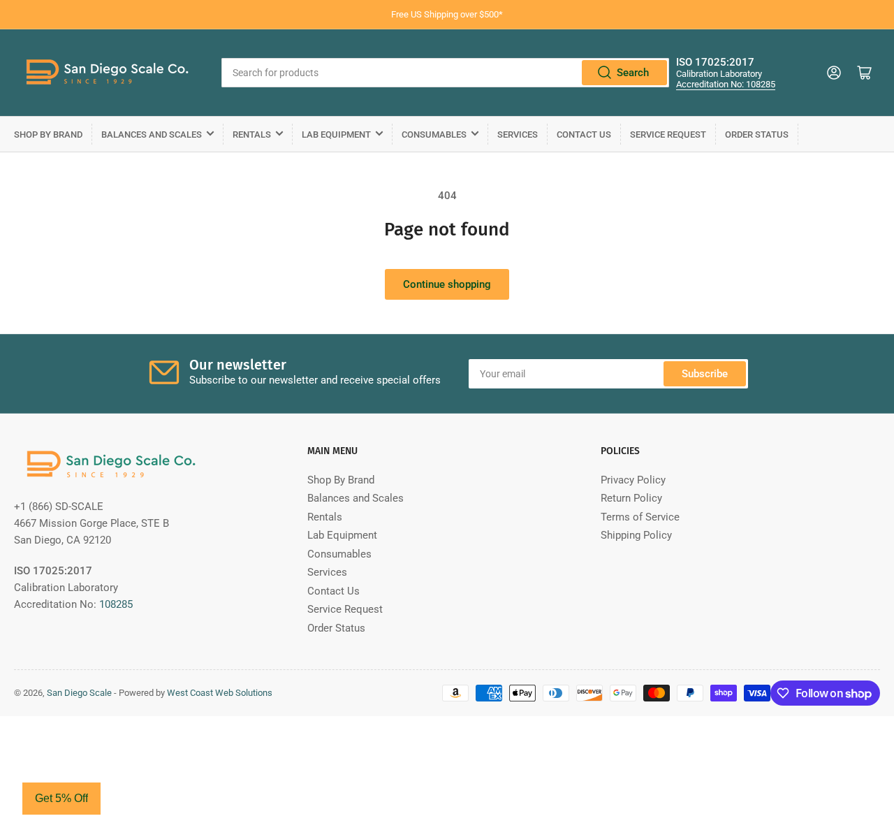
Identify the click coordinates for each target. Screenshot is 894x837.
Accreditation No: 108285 (725, 84)
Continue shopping (447, 284)
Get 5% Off (61, 798)
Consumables (434, 134)
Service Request (668, 134)
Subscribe (705, 373)
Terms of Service (640, 517)
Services (517, 134)
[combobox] (445, 72)
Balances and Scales (151, 134)
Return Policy (631, 498)
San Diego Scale (79, 692)
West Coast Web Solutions (219, 692)
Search (633, 72)
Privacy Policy (633, 480)
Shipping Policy (636, 535)
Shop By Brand (48, 134)
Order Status (757, 134)
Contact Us (584, 134)
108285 (116, 604)
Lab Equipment (336, 134)
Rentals (252, 134)
